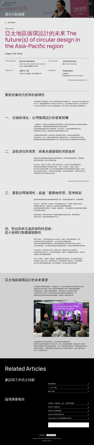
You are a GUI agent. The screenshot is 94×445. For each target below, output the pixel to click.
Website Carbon (51, 435)
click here (86, 80)
